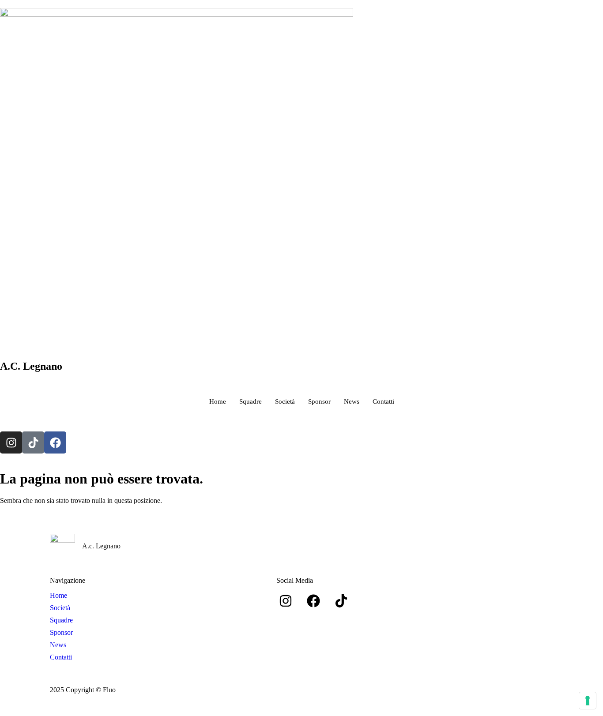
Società (285, 401)
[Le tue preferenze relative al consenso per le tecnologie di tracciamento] (587, 700)
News (351, 401)
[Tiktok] (33, 442)
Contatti (383, 401)
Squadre (250, 401)
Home (217, 401)
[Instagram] (11, 442)
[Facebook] (55, 442)
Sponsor (319, 401)
